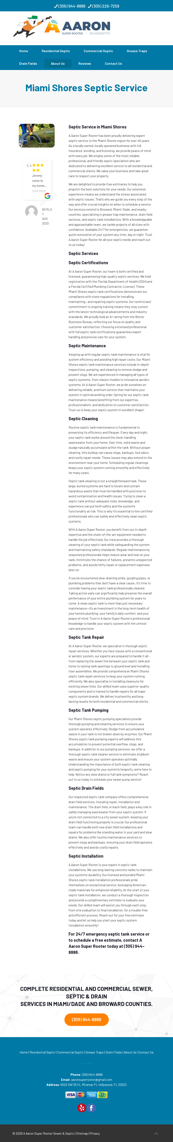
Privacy (95, 1133)
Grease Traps (94, 1052)
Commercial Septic (70, 1052)
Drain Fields (113, 1052)
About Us (130, 1052)
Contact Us (146, 1052)
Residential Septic (42, 1052)
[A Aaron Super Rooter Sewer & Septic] (62, 27)
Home (24, 1052)
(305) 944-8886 (71, 5)
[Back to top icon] (156, 1133)
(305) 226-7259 (105, 5)
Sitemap (82, 1133)
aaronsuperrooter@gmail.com (91, 1079)
